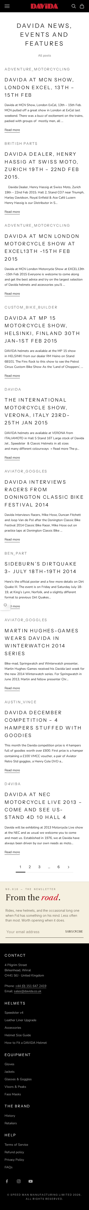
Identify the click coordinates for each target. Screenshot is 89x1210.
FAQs (9, 1167)
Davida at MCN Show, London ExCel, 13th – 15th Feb (40, 87)
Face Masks (13, 1094)
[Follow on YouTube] (30, 1181)
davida (13, 389)
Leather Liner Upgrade (20, 1020)
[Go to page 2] (68, 867)
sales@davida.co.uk (27, 991)
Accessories (13, 1028)
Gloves (9, 1064)
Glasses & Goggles (18, 1079)
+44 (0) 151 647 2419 (30, 986)
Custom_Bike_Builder (31, 307)
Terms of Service (16, 1144)
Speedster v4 (14, 1012)
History (10, 1116)
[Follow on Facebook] (7, 1181)
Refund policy (14, 1152)
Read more (12, 130)
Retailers (11, 1123)
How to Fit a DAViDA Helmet (26, 1043)
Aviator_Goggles (26, 471)
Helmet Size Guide (18, 1035)
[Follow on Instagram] (18, 1181)
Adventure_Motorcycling (37, 69)
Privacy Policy (14, 1160)
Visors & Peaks (15, 1087)
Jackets (10, 1072)
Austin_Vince (21, 702)
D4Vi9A (13, 784)
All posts (44, 55)
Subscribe (74, 931)
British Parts (21, 143)
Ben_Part (16, 553)
